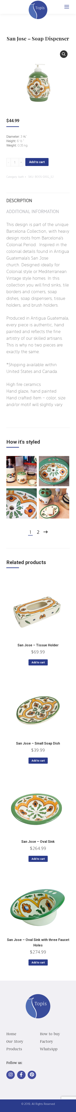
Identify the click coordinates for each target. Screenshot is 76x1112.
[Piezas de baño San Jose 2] (21, 471)
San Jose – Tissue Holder (38, 645)
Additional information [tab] (32, 211)
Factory (46, 1041)
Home (11, 1033)
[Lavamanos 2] (21, 503)
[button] (64, 54)
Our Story (14, 1041)
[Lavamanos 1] (54, 471)
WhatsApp (48, 1049)
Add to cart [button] (38, 662)
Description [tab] (19, 200)
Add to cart (37, 162)
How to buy (50, 1033)
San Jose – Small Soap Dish (38, 743)
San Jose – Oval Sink (38, 842)
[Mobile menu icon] (67, 7)
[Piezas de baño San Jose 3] (54, 503)
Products (14, 1049)
